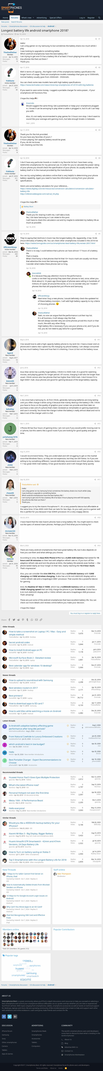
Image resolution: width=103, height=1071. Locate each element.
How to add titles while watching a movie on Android (35, 711)
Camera (5, 1046)
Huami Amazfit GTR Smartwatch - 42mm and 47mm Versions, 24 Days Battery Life (35, 843)
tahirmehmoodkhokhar (17, 731)
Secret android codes (19, 642)
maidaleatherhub (15, 739)
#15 (99, 424)
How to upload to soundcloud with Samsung (31, 680)
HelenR (10, 559)
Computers (36, 1046)
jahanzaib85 (13, 765)
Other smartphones (32, 854)
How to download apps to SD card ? (26, 703)
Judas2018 (97, 652)
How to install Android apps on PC (25, 650)
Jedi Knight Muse (95, 682)
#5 (99, 234)
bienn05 (10, 381)
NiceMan (12, 811)
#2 (99, 67)
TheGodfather (8, 34)
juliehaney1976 (10, 437)
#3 (99, 130)
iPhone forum (7, 1031)
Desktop (33, 637)
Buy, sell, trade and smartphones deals (39, 836)
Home (5, 17)
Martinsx (12, 787)
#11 (99, 340)
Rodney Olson (96, 854)
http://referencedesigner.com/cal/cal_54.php (39, 194)
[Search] (99, 17)
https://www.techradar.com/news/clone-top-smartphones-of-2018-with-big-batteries (57, 85)
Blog (66, 1043)
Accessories (36, 739)
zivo (10, 747)
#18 (99, 517)
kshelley (10, 409)
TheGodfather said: (29, 484)
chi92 (10, 465)
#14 (99, 396)
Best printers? (16, 695)
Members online (11, 929)
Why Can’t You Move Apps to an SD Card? (24, 906)
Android (30, 645)
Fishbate (10, 80)
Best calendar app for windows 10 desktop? (30, 665)
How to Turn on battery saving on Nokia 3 (29, 852)
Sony (4, 1038)
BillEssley (97, 824)
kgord (10, 353)
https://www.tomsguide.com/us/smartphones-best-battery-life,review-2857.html (60, 243)
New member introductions (34, 754)
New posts (5, 22)
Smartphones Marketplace (74, 1055)
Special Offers (56, 17)
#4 (99, 158)
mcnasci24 (10, 531)
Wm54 (11, 754)
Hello (11, 751)
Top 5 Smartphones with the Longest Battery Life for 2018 (37, 859)
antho (11, 795)
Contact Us (69, 1051)
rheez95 (10, 493)
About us (53, 1068)
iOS (27, 787)
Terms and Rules (42, 1068)
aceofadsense (14, 828)
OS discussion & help (31, 795)
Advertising (42, 17)
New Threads (9, 869)
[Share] (96, 39)
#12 (99, 368)
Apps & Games (7, 1054)
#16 (99, 452)
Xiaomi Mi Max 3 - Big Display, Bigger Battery (31, 833)
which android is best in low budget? (27, 744)
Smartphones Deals (39, 1031)
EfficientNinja (10, 247)
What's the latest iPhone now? (24, 785)
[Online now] (28, 276)
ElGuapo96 (97, 861)
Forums (14, 17)
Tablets (28, 780)
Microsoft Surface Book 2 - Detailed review (30, 657)
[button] (33, 17)
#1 (99, 39)
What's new (26, 17)
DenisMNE (36, 273)
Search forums (16, 22)
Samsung (33, 706)
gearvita (12, 780)
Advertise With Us (71, 1047)
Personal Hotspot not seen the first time (29, 792)
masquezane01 (95, 810)
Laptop (32, 660)
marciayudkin (13, 862)
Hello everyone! (17, 808)
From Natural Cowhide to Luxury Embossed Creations (35, 736)
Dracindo (30, 103)
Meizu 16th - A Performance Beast (26, 800)
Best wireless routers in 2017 (23, 687)
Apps (31, 668)
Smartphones (37, 1035)
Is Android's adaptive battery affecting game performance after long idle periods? (31, 727)
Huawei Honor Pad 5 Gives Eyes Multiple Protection (34, 777)
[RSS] (65, 1068)
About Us (68, 1039)
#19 (99, 545)
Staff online (59, 869)
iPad (8, 922)
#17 (99, 479)
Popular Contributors (64, 929)
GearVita (28, 803)
